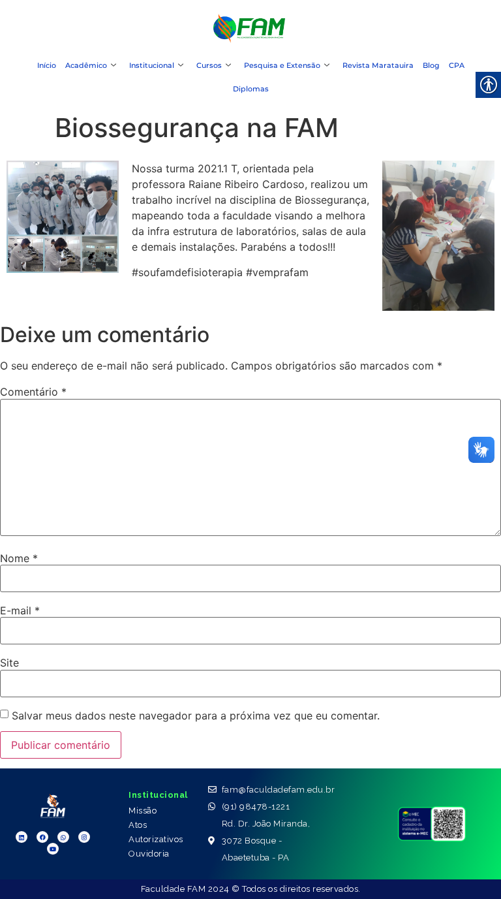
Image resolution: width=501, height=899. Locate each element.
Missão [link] (143, 810)
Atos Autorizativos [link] (156, 832)
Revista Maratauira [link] (378, 65)
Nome (19, 558)
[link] (249, 39)
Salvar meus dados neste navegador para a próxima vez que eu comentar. (196, 715)
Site (9, 662)
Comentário (33, 391)
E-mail (20, 610)
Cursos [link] (209, 65)
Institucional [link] (151, 65)
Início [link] (46, 65)
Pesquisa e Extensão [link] (282, 65)
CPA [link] (456, 65)
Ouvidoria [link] (149, 854)
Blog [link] (431, 65)
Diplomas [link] (251, 88)
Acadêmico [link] (86, 65)
